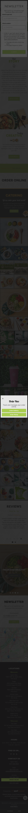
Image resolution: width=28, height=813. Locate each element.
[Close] (2, 398)
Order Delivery (14, 410)
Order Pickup (14, 414)
